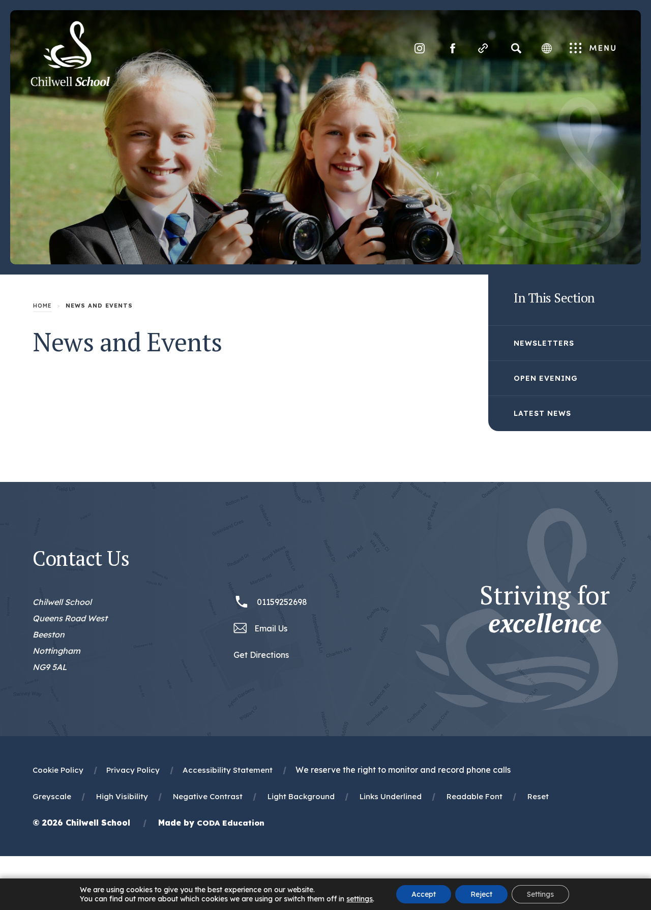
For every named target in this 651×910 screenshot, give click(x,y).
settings (359, 898)
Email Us (270, 628)
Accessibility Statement (228, 770)
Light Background (301, 796)
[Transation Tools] (546, 48)
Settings (540, 894)
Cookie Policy (58, 770)
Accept (423, 894)
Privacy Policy (133, 770)
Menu (593, 49)
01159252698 (282, 602)
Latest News (542, 413)
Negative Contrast (208, 796)
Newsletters (544, 343)
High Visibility (122, 796)
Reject (481, 894)
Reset (538, 796)
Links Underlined (391, 796)
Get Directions (261, 656)
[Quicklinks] (483, 48)
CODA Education (230, 823)
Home (42, 305)
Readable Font (474, 796)
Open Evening (546, 378)
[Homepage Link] (70, 83)
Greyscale (52, 796)
